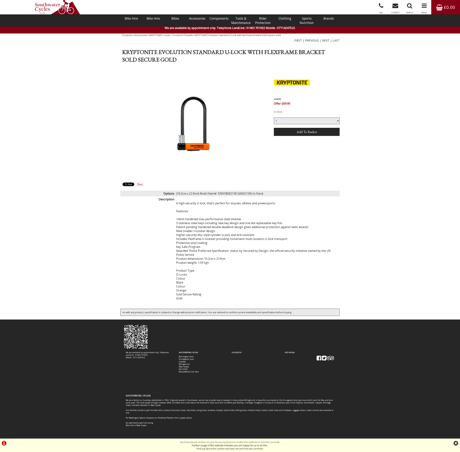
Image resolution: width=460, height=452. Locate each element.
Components (219, 18)
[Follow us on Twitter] (324, 359)
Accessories (197, 18)
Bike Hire (131, 18)
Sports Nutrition (307, 20)
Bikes (175, 18)
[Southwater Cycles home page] (57, 7)
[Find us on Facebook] (319, 359)
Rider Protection (263, 20)
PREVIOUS (312, 40)
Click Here (194, 371)
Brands (328, 18)
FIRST (298, 40)
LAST (336, 40)
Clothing (285, 18)
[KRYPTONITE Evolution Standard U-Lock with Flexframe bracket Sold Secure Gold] (193, 124)
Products (127, 35)
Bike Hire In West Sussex (136, 425)
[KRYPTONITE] (292, 95)
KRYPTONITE (155, 35)
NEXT (326, 40)
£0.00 (449, 7)
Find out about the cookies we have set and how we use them (230, 448)
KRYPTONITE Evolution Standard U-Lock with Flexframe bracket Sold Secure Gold (238, 35)
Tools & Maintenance (241, 20)
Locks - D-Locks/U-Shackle (179, 35)
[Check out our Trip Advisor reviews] (330, 359)
